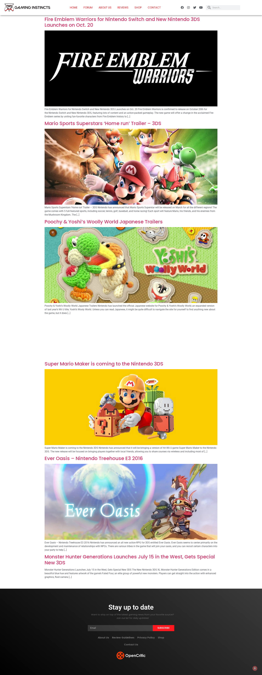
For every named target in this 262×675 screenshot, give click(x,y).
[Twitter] (194, 7)
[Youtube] (201, 7)
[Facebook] (182, 7)
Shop (138, 7)
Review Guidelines (123, 637)
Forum (88, 7)
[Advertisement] (131, 338)
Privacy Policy (146, 637)
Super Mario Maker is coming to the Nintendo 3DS (104, 363)
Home (73, 7)
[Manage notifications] (254, 668)
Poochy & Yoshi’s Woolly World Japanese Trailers (104, 221)
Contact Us (131, 644)
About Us (105, 7)
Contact (154, 7)
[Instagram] (188, 7)
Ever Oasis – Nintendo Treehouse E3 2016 (94, 458)
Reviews (123, 7)
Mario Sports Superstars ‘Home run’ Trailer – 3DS (103, 123)
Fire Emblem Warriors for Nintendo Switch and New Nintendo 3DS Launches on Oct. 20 (122, 22)
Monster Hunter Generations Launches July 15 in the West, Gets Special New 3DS (130, 559)
